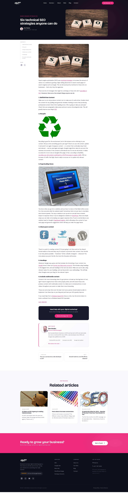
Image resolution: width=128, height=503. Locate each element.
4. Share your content (26, 52)
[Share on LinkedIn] (21, 65)
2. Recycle (24, 47)
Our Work (75, 465)
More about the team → (54, 343)
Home (45, 3)
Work (64, 3)
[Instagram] (25, 478)
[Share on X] (24, 65)
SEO (55, 109)
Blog (70, 3)
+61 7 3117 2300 (97, 466)
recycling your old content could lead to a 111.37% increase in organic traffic (60, 155)
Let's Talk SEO (43, 302)
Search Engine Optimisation (29, 16)
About (59, 3)
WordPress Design (59, 471)
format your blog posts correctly (62, 265)
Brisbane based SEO (58, 296)
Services (51, 3)
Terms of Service (104, 488)
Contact (76, 3)
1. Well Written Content (27, 44)
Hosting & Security (59, 474)
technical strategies (66, 80)
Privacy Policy (96, 488)
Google (41, 265)
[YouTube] (29, 478)
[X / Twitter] (33, 478)
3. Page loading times (26, 49)
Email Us (95, 463)
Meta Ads (57, 468)
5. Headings (24, 54)
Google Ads (58, 465)
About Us (75, 463)
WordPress (75, 215)
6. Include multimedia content (26, 57)
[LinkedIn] (21, 478)
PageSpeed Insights (59, 220)
